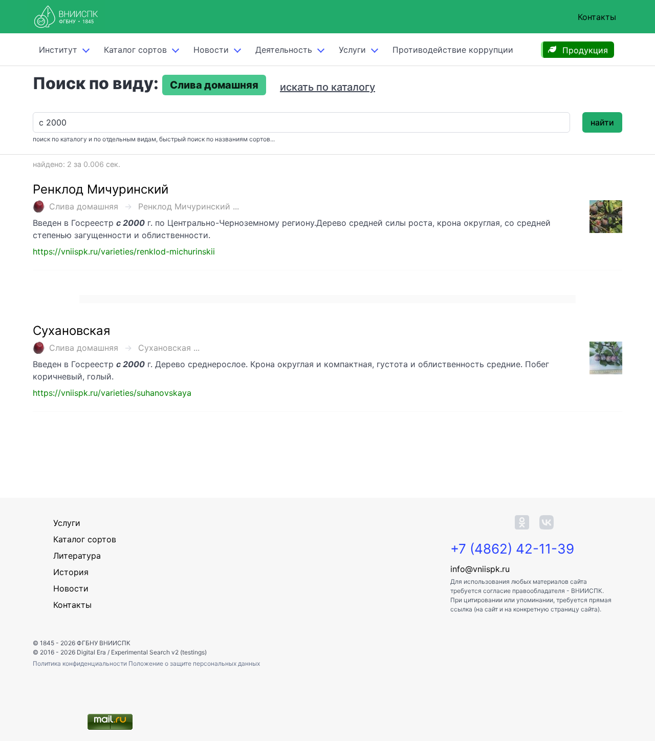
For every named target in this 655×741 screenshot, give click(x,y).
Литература (77, 556)
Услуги (352, 50)
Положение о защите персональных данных (194, 663)
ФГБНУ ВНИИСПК (103, 643)
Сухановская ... (169, 348)
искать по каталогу (327, 87)
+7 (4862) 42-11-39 (512, 549)
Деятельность (283, 50)
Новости (211, 50)
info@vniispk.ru (480, 569)
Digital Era (91, 652)
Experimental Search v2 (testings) (159, 652)
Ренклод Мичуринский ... (188, 206)
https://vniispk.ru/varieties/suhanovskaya (112, 393)
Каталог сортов (84, 539)
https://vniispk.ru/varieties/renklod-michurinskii (124, 251)
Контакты (597, 17)
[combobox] (301, 122)
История (71, 572)
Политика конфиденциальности (80, 663)
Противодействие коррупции (452, 50)
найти (602, 122)
